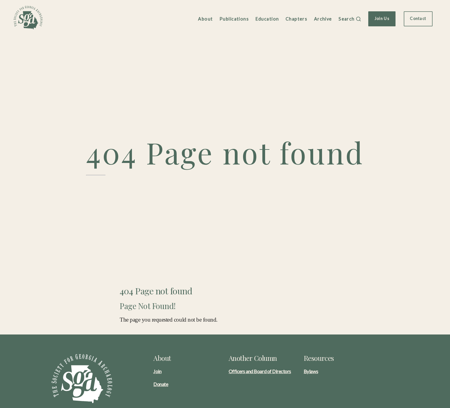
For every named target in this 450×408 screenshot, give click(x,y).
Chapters (297, 18)
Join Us (382, 18)
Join (157, 371)
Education (267, 18)
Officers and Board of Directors (260, 371)
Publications (234, 18)
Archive (323, 18)
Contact (418, 18)
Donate (160, 384)
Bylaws (311, 371)
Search (347, 18)
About (205, 18)
